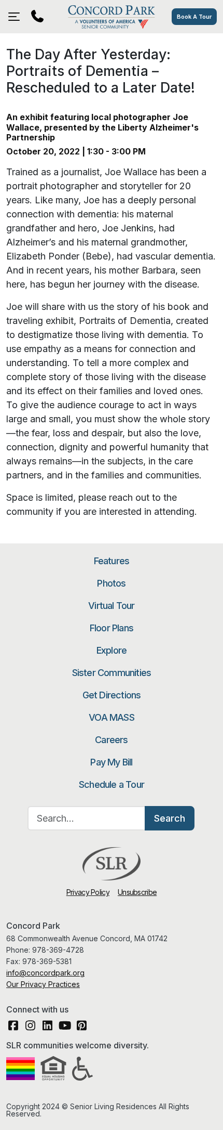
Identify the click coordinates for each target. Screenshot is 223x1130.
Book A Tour (194, 16)
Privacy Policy (87, 892)
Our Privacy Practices (43, 984)
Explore (111, 650)
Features (112, 560)
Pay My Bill (111, 762)
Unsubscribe (137, 892)
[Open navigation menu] (16, 16)
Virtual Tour (111, 605)
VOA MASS (111, 717)
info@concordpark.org (45, 972)
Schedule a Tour (111, 784)
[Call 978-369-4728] (37, 16)
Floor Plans (111, 627)
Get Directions (111, 695)
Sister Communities (111, 672)
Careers (111, 739)
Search (169, 818)
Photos (111, 583)
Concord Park (111, 16)
